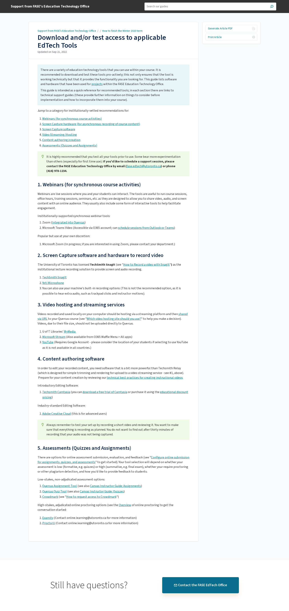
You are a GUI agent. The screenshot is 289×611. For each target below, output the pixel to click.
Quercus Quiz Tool (54, 491)
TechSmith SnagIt (54, 277)
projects (97, 84)
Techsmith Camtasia (56, 392)
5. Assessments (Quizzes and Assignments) (84, 448)
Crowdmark (50, 497)
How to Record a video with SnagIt (146, 264)
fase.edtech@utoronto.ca (144, 166)
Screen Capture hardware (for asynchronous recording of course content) (91, 124)
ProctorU (48, 523)
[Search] (271, 7)
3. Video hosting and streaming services (81, 304)
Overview (125, 505)
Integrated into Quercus (68, 222)
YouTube (47, 342)
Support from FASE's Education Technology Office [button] (50, 6)
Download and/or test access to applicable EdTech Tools (102, 41)
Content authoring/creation (61, 140)
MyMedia (70, 331)
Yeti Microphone (53, 283)
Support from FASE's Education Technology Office (67, 31)
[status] (113, 85)
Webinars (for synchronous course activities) (72, 119)
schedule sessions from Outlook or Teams (146, 228)
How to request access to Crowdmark (91, 497)
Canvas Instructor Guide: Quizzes (102, 491)
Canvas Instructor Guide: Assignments (115, 486)
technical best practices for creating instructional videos (145, 378)
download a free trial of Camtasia (105, 392)
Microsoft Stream (53, 337)
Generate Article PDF (220, 29)
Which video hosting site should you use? (114, 319)
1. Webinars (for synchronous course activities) (89, 184)
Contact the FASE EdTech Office (202, 585)
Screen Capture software (58, 129)
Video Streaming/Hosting (59, 135)
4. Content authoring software (71, 359)
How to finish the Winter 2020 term (122, 31)
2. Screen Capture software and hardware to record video (100, 255)
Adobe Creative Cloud (56, 414)
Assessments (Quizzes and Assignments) (69, 145)
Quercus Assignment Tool (59, 486)
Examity (47, 518)
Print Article (215, 37)
